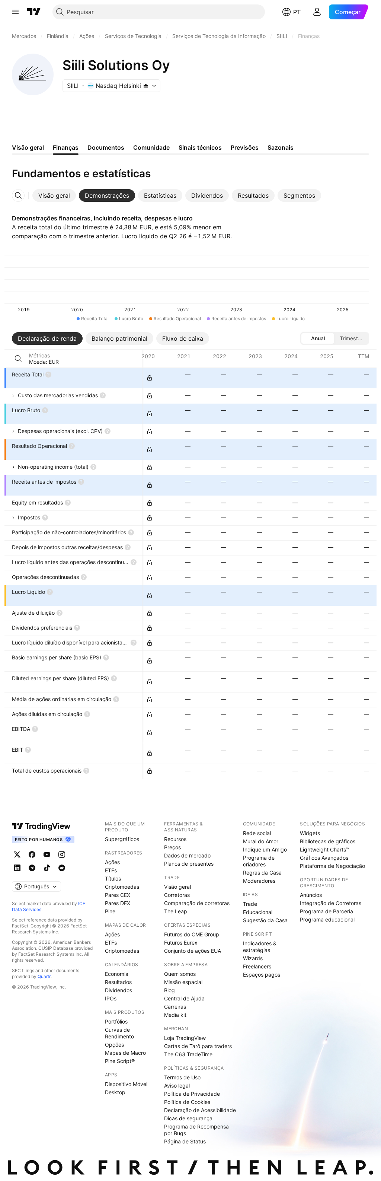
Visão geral (177, 887)
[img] (146, 85)
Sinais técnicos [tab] (200, 147)
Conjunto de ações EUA (192, 951)
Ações (112, 862)
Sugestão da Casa (265, 920)
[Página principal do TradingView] (34, 12)
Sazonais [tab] (281, 147)
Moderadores (259, 881)
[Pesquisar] (18, 358)
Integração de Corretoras (330, 903)
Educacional (257, 912)
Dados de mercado (187, 855)
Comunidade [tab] (151, 147)
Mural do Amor (260, 841)
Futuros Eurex (181, 942)
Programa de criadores (259, 861)
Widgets (310, 833)
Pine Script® (120, 1061)
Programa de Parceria (326, 911)
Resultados (118, 982)
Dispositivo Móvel (126, 1084)
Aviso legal (177, 1085)
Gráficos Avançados (324, 857)
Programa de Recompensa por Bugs (196, 1129)
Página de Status (185, 1141)
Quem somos (180, 974)
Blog (169, 990)
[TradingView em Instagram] (62, 854)
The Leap (175, 911)
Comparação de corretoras (197, 903)
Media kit (175, 1015)
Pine (110, 911)
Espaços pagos (261, 974)
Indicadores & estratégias (259, 946)
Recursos (175, 839)
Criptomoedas (122, 887)
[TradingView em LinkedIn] (17, 868)
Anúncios (311, 895)
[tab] (54, 195)
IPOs (110, 998)
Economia (116, 974)
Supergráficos (122, 839)
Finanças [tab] (66, 147)
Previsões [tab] (245, 147)
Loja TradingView (185, 1038)
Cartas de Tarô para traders (198, 1046)
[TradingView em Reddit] (62, 868)
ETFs (111, 870)
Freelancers (257, 966)
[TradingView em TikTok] (47, 868)
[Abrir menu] (15, 11)
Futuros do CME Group (191, 934)
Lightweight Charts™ (324, 849)
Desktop (115, 1092)
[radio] (317, 338)
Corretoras (177, 895)
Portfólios (116, 1021)
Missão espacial (183, 982)
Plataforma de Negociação (332, 866)
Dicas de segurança (188, 1118)
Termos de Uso (182, 1077)
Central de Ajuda (184, 998)
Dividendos (118, 990)
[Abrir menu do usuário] (317, 11)
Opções (114, 1044)
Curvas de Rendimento (119, 1033)
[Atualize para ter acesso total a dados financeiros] (149, 378)
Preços (172, 847)
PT (297, 12)
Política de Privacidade (192, 1094)
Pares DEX (117, 903)
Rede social (257, 833)
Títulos (113, 878)
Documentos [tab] (105, 147)
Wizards (253, 958)
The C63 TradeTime (188, 1054)
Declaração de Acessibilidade (200, 1110)
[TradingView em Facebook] (32, 854)
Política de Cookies (187, 1102)
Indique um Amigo (265, 849)
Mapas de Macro (125, 1053)
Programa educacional (327, 919)
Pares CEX (117, 895)
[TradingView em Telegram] (32, 868)
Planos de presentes (189, 863)
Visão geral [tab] (28, 147)
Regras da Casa (262, 872)
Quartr (44, 976)
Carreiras (175, 1006)
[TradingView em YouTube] (47, 854)
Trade (250, 904)
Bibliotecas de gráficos (327, 841)
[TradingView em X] (17, 854)
